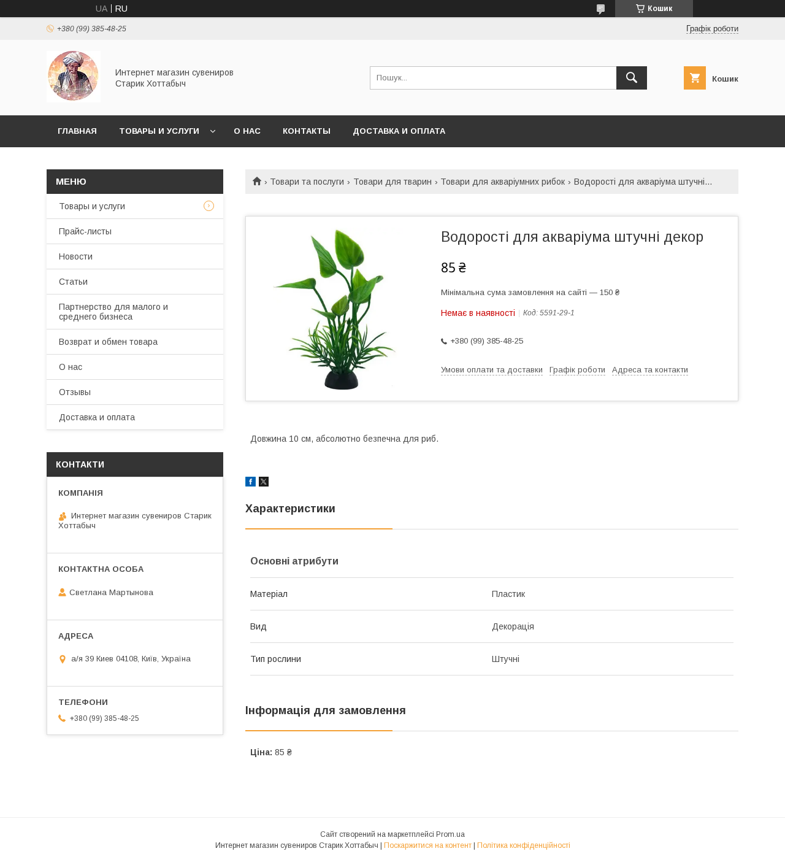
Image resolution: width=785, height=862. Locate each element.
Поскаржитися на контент (428, 845)
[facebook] (250, 483)
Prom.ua (450, 834)
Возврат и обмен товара (108, 342)
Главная (77, 131)
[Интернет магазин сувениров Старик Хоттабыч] (74, 99)
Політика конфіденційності (523, 845)
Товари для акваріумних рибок (502, 182)
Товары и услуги (159, 131)
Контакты (307, 131)
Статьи (73, 282)
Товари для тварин (392, 182)
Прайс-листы (85, 231)
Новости (76, 256)
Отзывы (75, 392)
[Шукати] (631, 78)
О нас (247, 131)
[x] (264, 483)
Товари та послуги (307, 182)
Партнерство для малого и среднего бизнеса (113, 311)
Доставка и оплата (399, 131)
